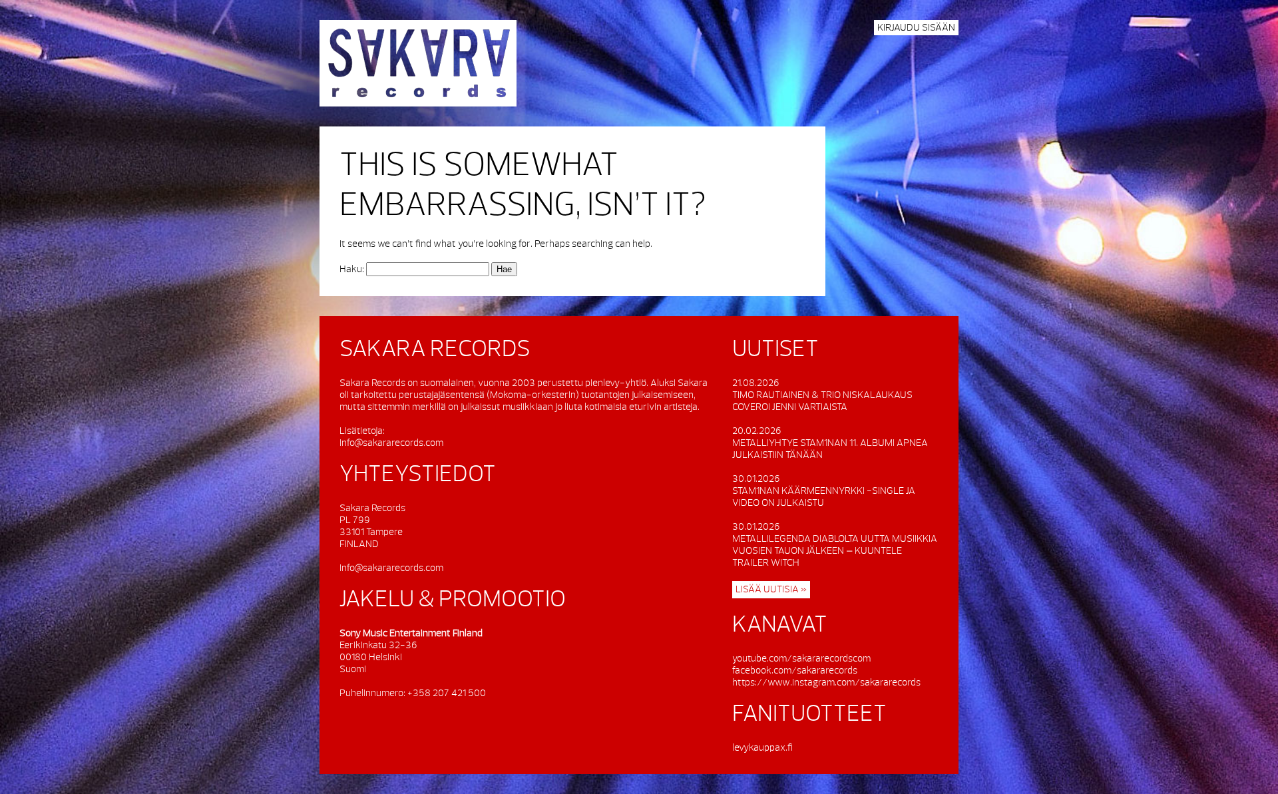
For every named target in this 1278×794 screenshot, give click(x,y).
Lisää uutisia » (771, 589)
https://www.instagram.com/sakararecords (826, 683)
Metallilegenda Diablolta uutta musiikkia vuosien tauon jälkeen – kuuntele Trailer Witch (834, 551)
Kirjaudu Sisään (916, 28)
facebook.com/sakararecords (794, 671)
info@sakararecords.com (391, 443)
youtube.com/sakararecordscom (801, 659)
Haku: (351, 269)
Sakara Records (418, 63)
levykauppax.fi (762, 748)
